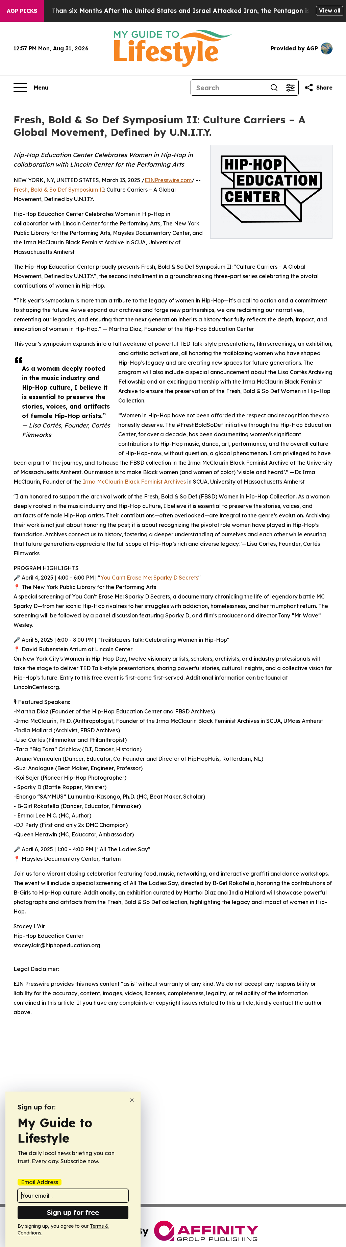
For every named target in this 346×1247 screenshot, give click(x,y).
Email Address (39, 1182)
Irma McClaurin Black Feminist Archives (134, 481)
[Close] (132, 1100)
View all (329, 10)
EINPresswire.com (168, 180)
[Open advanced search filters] (290, 87)
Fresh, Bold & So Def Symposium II (59, 189)
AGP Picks (22, 10)
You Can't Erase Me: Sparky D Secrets (149, 577)
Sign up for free (73, 1212)
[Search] (274, 87)
